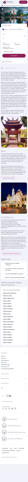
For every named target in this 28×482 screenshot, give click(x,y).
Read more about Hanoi (9, 177)
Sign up (22, 8)
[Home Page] (2, 68)
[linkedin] (9, 408)
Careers (2, 358)
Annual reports (4, 366)
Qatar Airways (4, 352)
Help (2, 388)
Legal (11, 448)
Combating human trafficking (8, 450)
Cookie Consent (5, 452)
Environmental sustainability (7, 368)
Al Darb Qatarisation (5, 364)
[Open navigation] (25, 9)
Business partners (5, 383)
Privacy (15, 448)
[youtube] (12, 408)
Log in (17, 8)
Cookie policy (5, 448)
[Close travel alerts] (25, 5)
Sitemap (18, 450)
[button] (15, 264)
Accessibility (21, 448)
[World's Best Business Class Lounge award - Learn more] (4, 432)
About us (3, 356)
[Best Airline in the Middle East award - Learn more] (4, 438)
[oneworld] (5, 9)
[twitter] (6, 408)
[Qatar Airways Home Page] (3, 9)
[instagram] (15, 408)
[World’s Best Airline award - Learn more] (4, 419)
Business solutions (5, 378)
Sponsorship (4, 362)
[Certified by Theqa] (7, 396)
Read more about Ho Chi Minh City (11, 253)
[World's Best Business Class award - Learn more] (4, 425)
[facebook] (3, 408)
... (4, 67)
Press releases (4, 360)
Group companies (5, 373)
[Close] (1, 2)
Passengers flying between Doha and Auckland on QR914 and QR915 (14, 5)
